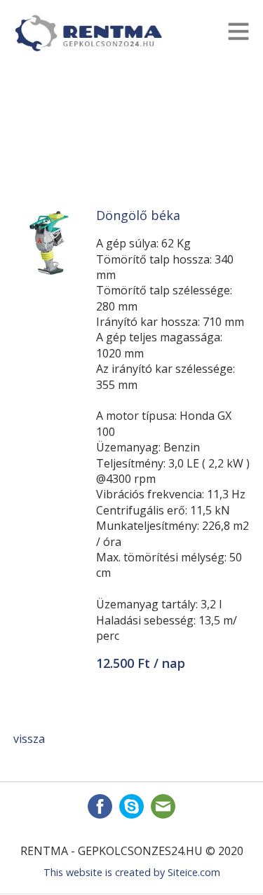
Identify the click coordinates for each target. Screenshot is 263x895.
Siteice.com (194, 872)
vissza (29, 738)
